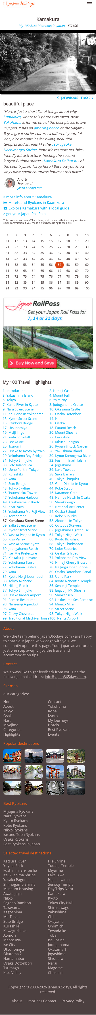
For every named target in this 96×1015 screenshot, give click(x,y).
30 (87, 247)
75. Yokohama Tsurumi (20, 562)
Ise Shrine (56, 940)
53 (25, 264)
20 (87, 241)
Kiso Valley (12, 972)
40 (87, 253)
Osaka (8, 715)
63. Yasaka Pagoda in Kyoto (24, 534)
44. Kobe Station (62, 488)
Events (53, 734)
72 (16, 276)
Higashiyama (59, 879)
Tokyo (8, 711)
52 (16, 264)
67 (59, 270)
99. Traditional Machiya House (26, 618)
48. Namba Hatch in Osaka (69, 497)
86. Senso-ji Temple (64, 585)
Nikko (8, 898)
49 (77, 259)
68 (68, 270)
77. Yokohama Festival (20, 567)
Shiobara (55, 958)
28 (68, 247)
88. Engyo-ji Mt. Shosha (67, 590)
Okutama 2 (12, 954)
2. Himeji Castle (61, 390)
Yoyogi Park (13, 865)
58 (68, 264)
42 (16, 259)
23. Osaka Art (13, 441)
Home (8, 701)
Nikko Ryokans (15, 830)
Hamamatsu (13, 958)
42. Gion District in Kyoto (68, 483)
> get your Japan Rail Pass (24, 213)
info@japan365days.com (65, 676)
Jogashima (56, 954)
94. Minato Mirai (62, 604)
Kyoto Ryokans (15, 820)
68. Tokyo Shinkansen (66, 544)
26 (51, 247)
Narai (52, 963)
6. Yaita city (58, 400)
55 (42, 264)
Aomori (9, 935)
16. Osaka (57, 423)
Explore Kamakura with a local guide (36, 208)
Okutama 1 (57, 949)
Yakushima (57, 912)
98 (68, 288)
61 (7, 270)
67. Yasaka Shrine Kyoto (21, 544)
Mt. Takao (11, 917)
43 (25, 259)
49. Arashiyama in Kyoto (21, 502)
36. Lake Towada (62, 469)
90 (87, 282)
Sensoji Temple (60, 884)
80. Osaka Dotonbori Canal (70, 571)
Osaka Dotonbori (17, 963)
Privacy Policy (73, 1000)
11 (7, 241)
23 (25, 247)
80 (87, 276)
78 (68, 276)
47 (59, 259)
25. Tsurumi (12, 446)
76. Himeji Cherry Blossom (70, 562)
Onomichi (56, 926)
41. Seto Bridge (14, 483)
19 (77, 241)
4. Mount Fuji (59, 395)
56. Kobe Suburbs (63, 516)
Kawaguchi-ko (15, 931)
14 (33, 241)
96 (51, 288)
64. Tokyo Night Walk (65, 534)
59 (77, 264)
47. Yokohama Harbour (21, 497)
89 (77, 282)
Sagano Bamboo (17, 903)
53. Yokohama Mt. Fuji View (24, 511)
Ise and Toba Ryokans (21, 834)
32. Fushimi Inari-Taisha (67, 460)
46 (51, 259)
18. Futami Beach (62, 427)
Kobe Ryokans (15, 825)
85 (42, 282)
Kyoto (53, 715)
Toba (52, 935)
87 (59, 282)
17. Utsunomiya (15, 427)
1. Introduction (14, 390)
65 (42, 270)
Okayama (56, 921)
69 (77, 270)
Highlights (11, 734)
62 (16, 270)
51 (7, 264)
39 (77, 253)
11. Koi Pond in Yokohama (23, 414)
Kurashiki (11, 926)
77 (59, 276)
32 (16, 253)
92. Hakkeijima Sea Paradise (71, 599)
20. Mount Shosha (63, 432)
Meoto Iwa (12, 940)
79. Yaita (9, 571)
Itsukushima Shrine (19, 875)
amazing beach (46, 128)
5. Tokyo (9, 400)
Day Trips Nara (60, 889)
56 (51, 264)
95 (42, 288)
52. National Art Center (66, 506)
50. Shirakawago (62, 502)
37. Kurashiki (13, 474)
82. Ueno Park (60, 576)
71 (7, 276)
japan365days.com (29, 188)
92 (16, 288)
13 (25, 241)
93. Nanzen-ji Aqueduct (20, 604)
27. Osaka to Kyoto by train (24, 451)
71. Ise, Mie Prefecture (20, 553)
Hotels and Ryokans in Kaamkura (33, 202)
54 (33, 264)
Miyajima (10, 724)
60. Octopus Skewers (65, 525)
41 (7, 259)
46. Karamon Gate (63, 492)
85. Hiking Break (15, 585)
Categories (12, 729)
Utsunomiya (13, 949)
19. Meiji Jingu (13, 432)
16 (51, 241)
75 (42, 276)
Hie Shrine (56, 861)
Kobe (52, 711)
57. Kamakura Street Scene (23, 520)
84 (33, 282)
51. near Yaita (13, 506)
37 (59, 253)
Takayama (11, 907)
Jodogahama (58, 944)
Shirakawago (58, 907)
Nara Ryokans (15, 816)
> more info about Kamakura (27, 197)
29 (77, 247)
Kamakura (12, 116)
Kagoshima (12, 912)
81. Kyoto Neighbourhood (23, 576)
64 (33, 270)
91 (7, 288)
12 (16, 241)
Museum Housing (18, 889)
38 (68, 253)
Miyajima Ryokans (18, 811)
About (8, 706)
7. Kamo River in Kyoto (20, 404)
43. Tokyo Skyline (16, 488)
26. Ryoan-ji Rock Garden (68, 446)
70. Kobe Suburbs (63, 548)
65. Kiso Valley (14, 539)
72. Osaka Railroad (63, 553)
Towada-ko (57, 931)
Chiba (53, 917)
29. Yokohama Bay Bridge (22, 455)
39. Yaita (9, 479)
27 (59, 247)
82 (16, 282)
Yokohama (12, 122)
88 (68, 282)
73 (25, 276)
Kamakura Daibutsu (60, 160)
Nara (7, 720)
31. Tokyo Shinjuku (17, 460)
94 (33, 288)
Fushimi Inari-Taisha (20, 870)
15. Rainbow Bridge (18, 423)
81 (7, 282)
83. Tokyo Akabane (17, 581)
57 (59, 264)
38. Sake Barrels (61, 474)
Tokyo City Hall (60, 903)
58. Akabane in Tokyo (65, 520)
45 (42, 259)
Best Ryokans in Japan (21, 843)
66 (51, 270)
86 (51, 282)
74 (33, 276)
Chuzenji (55, 972)
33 (25, 253)
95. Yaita (9, 609)
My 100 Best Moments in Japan (42, 25)
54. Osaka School (62, 511)
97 (59, 288)
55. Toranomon (15, 516)
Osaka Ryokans (16, 839)
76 (51, 276)
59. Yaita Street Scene (19, 525)
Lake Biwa (56, 875)
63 (25, 270)
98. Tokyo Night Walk (65, 613)
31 (7, 253)
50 (87, 259)
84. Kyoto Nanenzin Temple (70, 581)
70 (87, 270)
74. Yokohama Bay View (67, 557)
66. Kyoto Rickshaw (64, 539)
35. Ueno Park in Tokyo (21, 469)
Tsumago (11, 968)
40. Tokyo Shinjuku (64, 479)
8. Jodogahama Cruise (66, 404)
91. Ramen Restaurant (20, 599)
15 (42, 241)
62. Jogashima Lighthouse (69, 530)
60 (87, 264)
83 (25, 282)
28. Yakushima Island (65, 451)
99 (77, 288)
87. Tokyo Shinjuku (17, 590)
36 (51, 253)
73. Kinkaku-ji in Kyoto (20, 557)
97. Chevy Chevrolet (18, 613)
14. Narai (56, 418)
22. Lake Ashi (59, 437)
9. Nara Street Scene (18, 409)
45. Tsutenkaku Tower (20, 492)
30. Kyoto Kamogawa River (70, 455)
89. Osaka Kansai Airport (22, 595)
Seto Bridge (13, 921)
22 (16, 247)
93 (25, 288)
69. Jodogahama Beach (20, 548)
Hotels (53, 724)
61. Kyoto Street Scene (20, 530)
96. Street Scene (61, 609)
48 (68, 259)
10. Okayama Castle (64, 409)
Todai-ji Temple (61, 865)
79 (77, 276)
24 (33, 247)
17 (59, 241)
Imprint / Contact (41, 1000)
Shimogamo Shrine (19, 884)
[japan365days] (40, 4)
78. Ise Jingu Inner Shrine (68, 567)
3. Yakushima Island (18, 395)
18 (68, 241)
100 (87, 288)
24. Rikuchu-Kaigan (64, 441)
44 (33, 259)
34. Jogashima (60, 465)
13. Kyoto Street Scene (20, 418)
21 (7, 247)
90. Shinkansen (61, 595)
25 (42, 247)
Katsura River (14, 861)
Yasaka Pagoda (16, 879)
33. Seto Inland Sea (17, 465)
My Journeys (58, 720)
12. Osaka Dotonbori (65, 414)
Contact (54, 701)
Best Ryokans (59, 729)
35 (42, 253)
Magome (55, 968)
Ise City (9, 944)
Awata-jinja (12, 893)
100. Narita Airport (63, 618)
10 (87, 235)
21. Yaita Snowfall (16, 437)
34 (33, 253)
